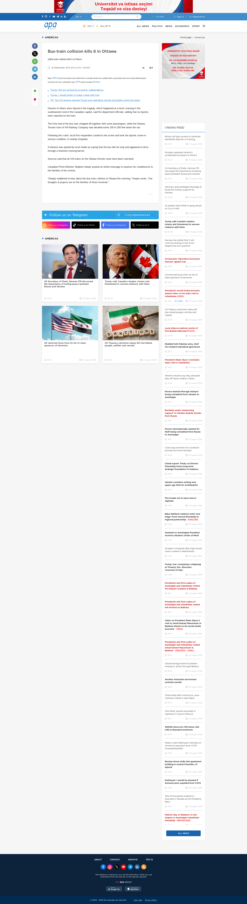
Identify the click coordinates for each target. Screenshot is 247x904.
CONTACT (115, 859)
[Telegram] (58, 16)
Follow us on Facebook (116, 225)
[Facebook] (42, 16)
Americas (200, 37)
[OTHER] (202, 26)
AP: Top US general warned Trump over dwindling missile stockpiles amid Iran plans (95, 100)
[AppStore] (133, 889)
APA (54, 78)
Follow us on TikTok (85, 225)
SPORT (196, 26)
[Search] (137, 17)
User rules (138, 900)
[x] (116, 867)
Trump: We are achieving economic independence (76, 90)
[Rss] (65, 16)
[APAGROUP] (123, 882)
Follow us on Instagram (58, 225)
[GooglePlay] (114, 889)
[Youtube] (54, 16)
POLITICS (157, 26)
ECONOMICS (182, 26)
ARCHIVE (133, 859)
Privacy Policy (151, 900)
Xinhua (96, 82)
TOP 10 (149, 859)
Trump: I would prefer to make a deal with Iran (74, 95)
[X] (50, 16)
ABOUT (98, 859)
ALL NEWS (143, 26)
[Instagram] (46, 16)
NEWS (168, 26)
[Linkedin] (61, 16)
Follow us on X (142, 225)
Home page (185, 37)
